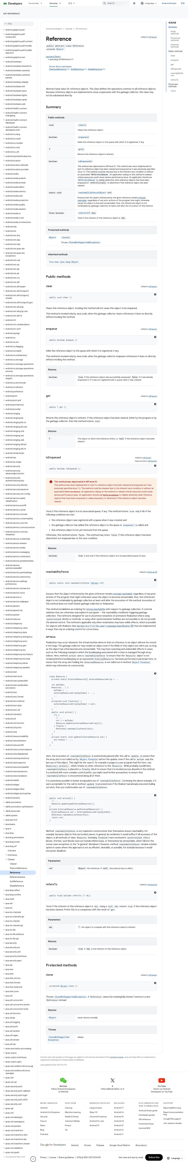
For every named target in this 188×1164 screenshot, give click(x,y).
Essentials (34, 3)
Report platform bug (172, 1108)
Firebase (100, 1145)
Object (59, 49)
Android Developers (54, 29)
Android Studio (169, 3)
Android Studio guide (148, 1110)
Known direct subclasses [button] (77, 68)
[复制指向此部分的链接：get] (53, 396)
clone (65, 237)
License (52, 1157)
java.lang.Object (53, 56)
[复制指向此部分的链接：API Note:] (58, 637)
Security (43, 1116)
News (42, 1125)
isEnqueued (84, 161)
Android (43, 1108)
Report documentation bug (173, 1113)
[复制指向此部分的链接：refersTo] (60, 884)
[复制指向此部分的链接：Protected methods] (79, 965)
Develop (54, 3)
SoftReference (77, 69)
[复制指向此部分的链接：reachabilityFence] (71, 572)
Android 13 (118, 1125)
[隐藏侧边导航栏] (33, 1159)
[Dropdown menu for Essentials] (42, 3)
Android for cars (97, 1121)
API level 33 (152, 884)
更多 (70, 3)
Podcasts (44, 1134)
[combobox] (116, 3)
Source (43, 1121)
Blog (42, 1130)
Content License (116, 1057)
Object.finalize (141, 662)
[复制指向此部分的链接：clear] (55, 286)
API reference (11, 13)
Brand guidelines (66, 1157)
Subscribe (154, 1157)
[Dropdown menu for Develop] (61, 3)
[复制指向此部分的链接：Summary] (63, 107)
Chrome (87, 1145)
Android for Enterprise (50, 1112)
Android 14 (119, 1121)
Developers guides (147, 1115)
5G (66, 1130)
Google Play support (172, 1119)
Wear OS (93, 1112)
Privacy (68, 1125)
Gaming (68, 1108)
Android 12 (119, 1130)
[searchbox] (18, 24)
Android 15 (119, 1116)
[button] (18, 30)
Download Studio (146, 1123)
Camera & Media (72, 1121)
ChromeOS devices (98, 1116)
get (80, 149)
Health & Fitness (72, 1116)
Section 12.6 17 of (103, 626)
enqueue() (128, 525)
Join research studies (172, 1123)
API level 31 (152, 461)
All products (141, 1145)
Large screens (96, 1108)
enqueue (82, 137)
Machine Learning (73, 1112)
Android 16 (119, 1112)
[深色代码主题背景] (155, 294)
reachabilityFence (88, 192)
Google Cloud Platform (120, 1145)
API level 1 (153, 37)
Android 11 (118, 1134)
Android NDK (144, 1128)
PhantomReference (57, 69)
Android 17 (119, 1108)
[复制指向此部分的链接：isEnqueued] (63, 457)
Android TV (94, 1125)
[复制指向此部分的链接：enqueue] (60, 329)
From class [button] (63, 262)
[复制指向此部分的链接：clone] (55, 975)
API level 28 (152, 572)
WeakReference (95, 69)
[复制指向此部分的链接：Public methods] (73, 277)
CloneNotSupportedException (84, 242)
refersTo (83, 213)
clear (81, 125)
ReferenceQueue (86, 180)
